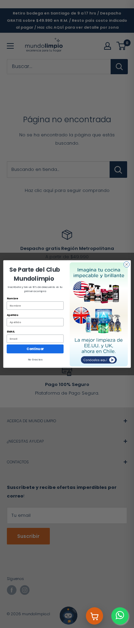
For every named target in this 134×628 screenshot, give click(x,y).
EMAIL (11, 332)
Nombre (12, 298)
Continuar (35, 349)
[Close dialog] (127, 265)
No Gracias (35, 359)
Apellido (13, 315)
